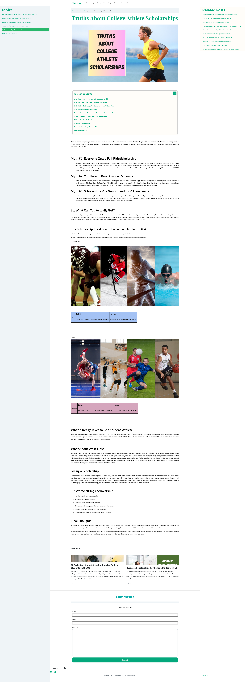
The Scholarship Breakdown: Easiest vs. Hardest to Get (94, 113)
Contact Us (124, 3)
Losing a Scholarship (82, 123)
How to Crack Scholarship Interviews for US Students (16, 22)
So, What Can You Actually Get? (86, 109)
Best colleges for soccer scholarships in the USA (216, 22)
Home (74, 11)
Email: (74, 619)
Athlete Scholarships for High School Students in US (217, 30)
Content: (75, 627)
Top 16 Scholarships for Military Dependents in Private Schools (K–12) (222, 26)
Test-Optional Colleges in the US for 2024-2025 (15, 26)
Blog (109, 3)
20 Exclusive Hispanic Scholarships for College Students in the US (94, 566)
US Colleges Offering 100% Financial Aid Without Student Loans (19, 14)
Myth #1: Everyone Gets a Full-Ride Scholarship (91, 99)
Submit (125, 660)
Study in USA (101, 3)
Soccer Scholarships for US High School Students (216, 34)
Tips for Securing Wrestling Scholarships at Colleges (217, 18)
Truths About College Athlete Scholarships (13, 30)
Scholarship (90, 3)
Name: (74, 611)
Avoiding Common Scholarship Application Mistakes (16, 18)
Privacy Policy (205, 675)
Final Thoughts (81, 130)
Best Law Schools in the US (9, 34)
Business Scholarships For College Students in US (151, 567)
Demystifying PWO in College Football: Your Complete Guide (220, 14)
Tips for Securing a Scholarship (86, 127)
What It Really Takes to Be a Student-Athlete (91, 116)
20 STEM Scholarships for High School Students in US (217, 37)
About (116, 3)
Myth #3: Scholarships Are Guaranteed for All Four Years (95, 106)
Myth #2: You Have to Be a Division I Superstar (91, 102)
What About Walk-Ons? (83, 120)
